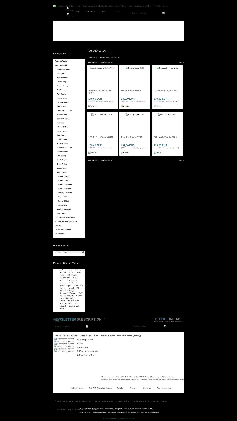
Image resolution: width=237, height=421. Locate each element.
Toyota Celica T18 (64, 176)
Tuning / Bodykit (61, 65)
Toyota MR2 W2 (63, 201)
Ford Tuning (61, 94)
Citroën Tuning (62, 86)
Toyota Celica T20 (64, 180)
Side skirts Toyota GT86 (165, 137)
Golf (61, 270)
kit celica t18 (74, 288)
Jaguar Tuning (62, 106)
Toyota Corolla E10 (65, 184)
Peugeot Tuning (63, 139)
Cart (117, 11)
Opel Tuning (61, 135)
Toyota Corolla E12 (65, 193)
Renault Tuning (62, 151)
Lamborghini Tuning (64, 110)
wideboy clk (65, 278)
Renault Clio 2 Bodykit (69, 301)
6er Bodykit (73, 283)
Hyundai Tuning (63, 102)
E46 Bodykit (72, 275)
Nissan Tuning (62, 131)
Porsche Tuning (62, 143)
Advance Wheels (61, 61)
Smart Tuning (62, 164)
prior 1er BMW (66, 303)
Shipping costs (108, 101)
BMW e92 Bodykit (67, 291)
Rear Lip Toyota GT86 (131, 137)
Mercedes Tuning (63, 119)
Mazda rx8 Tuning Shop (71, 297)
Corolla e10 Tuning (68, 281)
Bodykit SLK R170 (69, 307)
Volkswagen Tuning (64, 209)
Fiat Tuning (61, 90)
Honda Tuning (62, 98)
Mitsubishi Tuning (63, 127)
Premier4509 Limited (63, 230)
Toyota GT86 (62, 197)
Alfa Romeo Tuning (64, 69)
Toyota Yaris (62, 205)
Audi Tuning (61, 73)
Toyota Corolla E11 (65, 188)
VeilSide (58, 226)
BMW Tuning (61, 82)
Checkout (104, 11)
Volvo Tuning (62, 213)
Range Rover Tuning (64, 147)
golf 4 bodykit (65, 285)
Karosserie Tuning (67, 293)
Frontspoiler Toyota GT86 (166, 90)
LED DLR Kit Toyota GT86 (100, 137)
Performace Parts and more (66, 221)
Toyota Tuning (62, 172)
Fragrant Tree (60, 234)
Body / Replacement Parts (65, 217)
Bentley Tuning (62, 77)
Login (77, 11)
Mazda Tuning (62, 114)
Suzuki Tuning (62, 168)
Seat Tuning (61, 156)
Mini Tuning (61, 123)
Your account (90, 11)
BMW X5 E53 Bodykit (71, 294)
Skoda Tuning (62, 160)
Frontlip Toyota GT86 (131, 90)
